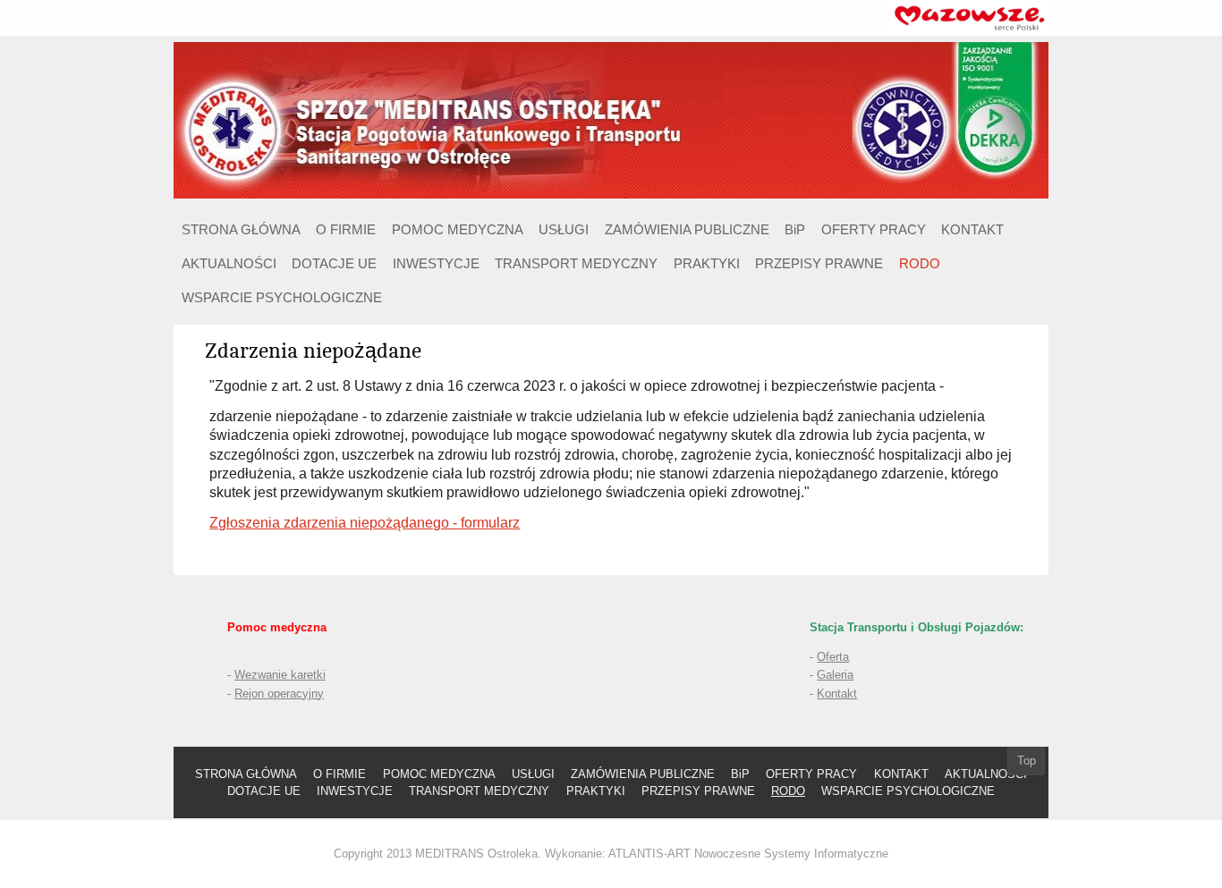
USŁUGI (564, 230)
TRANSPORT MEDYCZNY (576, 264)
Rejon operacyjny (279, 693)
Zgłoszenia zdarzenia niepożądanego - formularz (364, 522)
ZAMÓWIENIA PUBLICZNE (687, 230)
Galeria (835, 674)
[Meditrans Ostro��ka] (611, 119)
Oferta (833, 657)
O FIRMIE (346, 230)
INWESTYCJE (436, 264)
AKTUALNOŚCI (229, 264)
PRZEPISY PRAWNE (819, 264)
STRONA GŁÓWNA (241, 230)
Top (1026, 760)
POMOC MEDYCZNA (457, 230)
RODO (919, 264)
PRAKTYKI (707, 264)
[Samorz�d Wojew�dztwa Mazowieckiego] (968, 16)
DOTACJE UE (334, 264)
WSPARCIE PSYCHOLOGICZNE (282, 298)
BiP (795, 230)
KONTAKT (972, 230)
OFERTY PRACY (873, 230)
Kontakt (837, 693)
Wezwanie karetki (280, 674)
